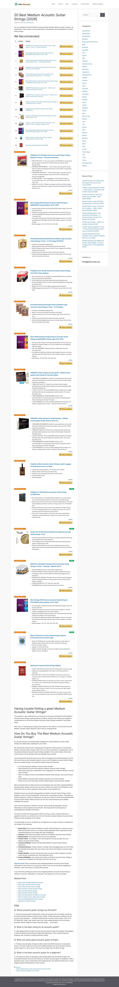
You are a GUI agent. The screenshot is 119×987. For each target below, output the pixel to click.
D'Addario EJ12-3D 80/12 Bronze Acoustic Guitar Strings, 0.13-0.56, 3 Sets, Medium (50, 272)
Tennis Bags (86, 152)
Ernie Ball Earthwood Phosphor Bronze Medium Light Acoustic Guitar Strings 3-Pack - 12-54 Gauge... (48, 306)
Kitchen (84, 119)
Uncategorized (87, 163)
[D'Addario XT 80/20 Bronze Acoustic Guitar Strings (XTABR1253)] (21, 109)
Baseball (85, 39)
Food (83, 86)
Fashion (84, 77)
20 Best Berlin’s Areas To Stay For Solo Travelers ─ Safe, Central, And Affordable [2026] (93, 208)
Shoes (84, 141)
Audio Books (86, 36)
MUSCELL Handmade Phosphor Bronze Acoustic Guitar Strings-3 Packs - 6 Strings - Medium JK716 (49, 565)
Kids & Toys (86, 116)
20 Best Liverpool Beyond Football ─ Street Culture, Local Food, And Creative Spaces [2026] (93, 190)
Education (85, 69)
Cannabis (85, 50)
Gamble (84, 91)
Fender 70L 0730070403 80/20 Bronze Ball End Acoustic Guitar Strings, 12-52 (50, 533)
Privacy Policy (85, 4)
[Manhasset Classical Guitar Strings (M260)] (21, 145)
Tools (84, 157)
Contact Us (75, 4)
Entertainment (86, 75)
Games (84, 97)
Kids (83, 113)
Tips (83, 155)
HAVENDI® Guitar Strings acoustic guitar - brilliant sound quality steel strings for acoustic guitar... (50, 374)
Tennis (84, 149)
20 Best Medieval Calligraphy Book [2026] (27, 970)
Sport (84, 144)
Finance (84, 80)
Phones (84, 132)
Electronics (85, 72)
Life (83, 124)
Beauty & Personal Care (90, 42)
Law (83, 121)
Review (60, 4)
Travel (84, 160)
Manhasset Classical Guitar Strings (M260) (37, 145)
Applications (86, 33)
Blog (67, 4)
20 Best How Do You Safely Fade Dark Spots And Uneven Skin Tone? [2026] (93, 183)
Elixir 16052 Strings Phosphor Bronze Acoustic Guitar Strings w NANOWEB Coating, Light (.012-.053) (49, 338)
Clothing (85, 61)
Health (84, 105)
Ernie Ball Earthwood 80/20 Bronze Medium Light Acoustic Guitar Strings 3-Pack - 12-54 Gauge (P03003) (51, 240)
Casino (84, 55)
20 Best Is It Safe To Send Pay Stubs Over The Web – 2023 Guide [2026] (92, 196)
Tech (83, 146)
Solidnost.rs (62, 984)
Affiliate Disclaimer (97, 4)
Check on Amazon (67, 46)
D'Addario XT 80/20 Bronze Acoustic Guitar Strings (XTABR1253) (48, 493)
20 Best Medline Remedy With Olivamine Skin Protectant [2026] (33, 969)
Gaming (84, 99)
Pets (83, 130)
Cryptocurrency (87, 64)
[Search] (102, 15)
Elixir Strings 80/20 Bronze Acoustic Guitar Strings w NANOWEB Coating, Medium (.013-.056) (49, 204)
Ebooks (84, 66)
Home (53, 4)
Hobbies (85, 108)
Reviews (18, 967)
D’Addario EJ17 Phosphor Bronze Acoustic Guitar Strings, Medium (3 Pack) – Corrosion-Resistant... (50, 156)
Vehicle (84, 166)
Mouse (84, 127)
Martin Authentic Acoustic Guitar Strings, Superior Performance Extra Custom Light (48, 637)
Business (85, 47)
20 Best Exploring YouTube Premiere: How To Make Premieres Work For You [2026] (93, 236)
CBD (83, 58)
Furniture (85, 88)
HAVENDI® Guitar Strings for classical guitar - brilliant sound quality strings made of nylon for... (49, 419)
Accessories (86, 31)
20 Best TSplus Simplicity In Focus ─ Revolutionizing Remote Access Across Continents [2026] (93, 229)
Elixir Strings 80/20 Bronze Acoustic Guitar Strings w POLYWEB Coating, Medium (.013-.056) (49, 601)
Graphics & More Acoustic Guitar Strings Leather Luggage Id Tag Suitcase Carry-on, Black (50, 465)
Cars (83, 53)
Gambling (85, 94)
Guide (84, 102)
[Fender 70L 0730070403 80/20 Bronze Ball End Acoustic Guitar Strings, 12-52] (21, 116)
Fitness (84, 83)
